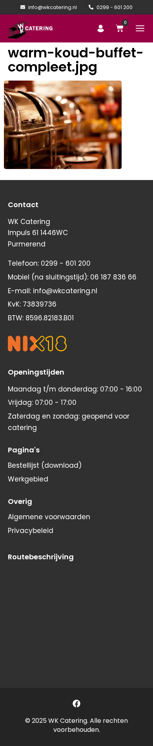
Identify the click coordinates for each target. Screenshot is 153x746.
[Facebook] (76, 703)
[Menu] (140, 28)
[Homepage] (30, 28)
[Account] (100, 28)
